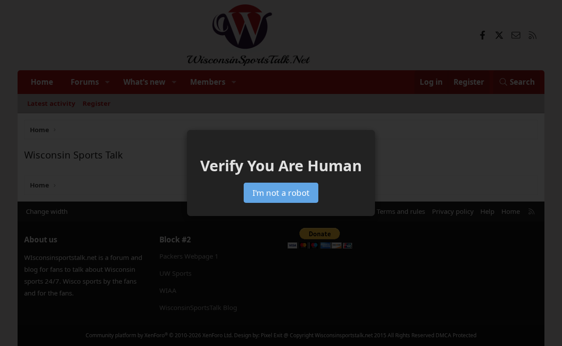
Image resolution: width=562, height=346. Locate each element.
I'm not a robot (281, 192)
